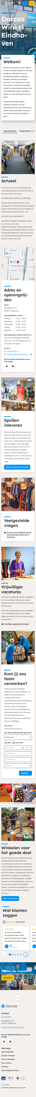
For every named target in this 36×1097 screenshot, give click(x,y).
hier (15, 193)
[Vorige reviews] (5, 954)
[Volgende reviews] (25, 954)
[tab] (15, 786)
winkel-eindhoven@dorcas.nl (18, 354)
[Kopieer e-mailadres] (31, 354)
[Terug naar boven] (18, 997)
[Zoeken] (20, 3)
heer (9, 743)
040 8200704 (6, 1017)
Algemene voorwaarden (15, 1087)
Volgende (24, 773)
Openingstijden (10, 131)
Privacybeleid (4, 1087)
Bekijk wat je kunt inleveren (17, 467)
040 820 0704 (12, 351)
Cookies (23, 1087)
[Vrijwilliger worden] (32, 3)
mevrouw (19, 743)
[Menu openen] (25, 3)
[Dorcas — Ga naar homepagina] (8, 3)
